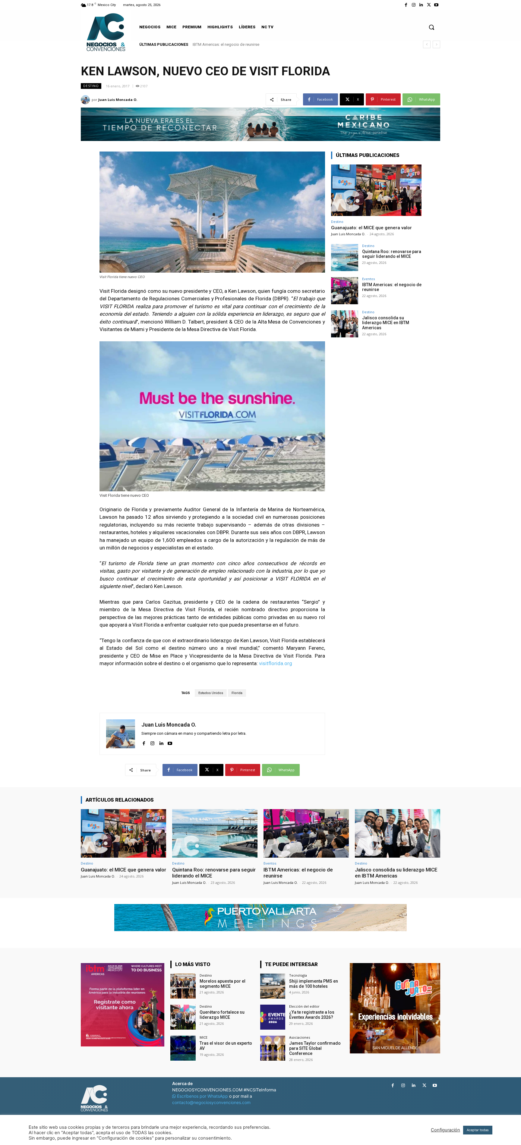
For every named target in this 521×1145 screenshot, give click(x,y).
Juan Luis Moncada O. (117, 99)
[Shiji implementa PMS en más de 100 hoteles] (272, 986)
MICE (203, 1037)
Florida (237, 693)
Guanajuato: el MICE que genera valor (371, 227)
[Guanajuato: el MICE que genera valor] (376, 190)
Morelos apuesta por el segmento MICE (222, 984)
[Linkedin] (421, 5)
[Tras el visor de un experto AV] (182, 1048)
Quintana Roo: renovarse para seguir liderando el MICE (391, 254)
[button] (431, 27)
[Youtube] (436, 5)
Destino (91, 86)
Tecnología (298, 975)
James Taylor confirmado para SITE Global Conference (315, 1048)
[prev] (427, 44)
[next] (436, 44)
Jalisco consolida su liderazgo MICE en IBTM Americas (240, 44)
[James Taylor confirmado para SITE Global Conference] (272, 1048)
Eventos (368, 278)
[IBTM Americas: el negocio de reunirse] (344, 290)
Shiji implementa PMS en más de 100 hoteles (313, 984)
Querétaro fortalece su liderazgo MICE (222, 1015)
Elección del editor (304, 1006)
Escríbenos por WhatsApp (202, 1096)
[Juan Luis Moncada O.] (86, 99)
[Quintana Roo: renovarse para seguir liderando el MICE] (344, 257)
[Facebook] (406, 5)
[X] (429, 5)
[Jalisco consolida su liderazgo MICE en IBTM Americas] (344, 323)
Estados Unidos (210, 693)
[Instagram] (413, 5)
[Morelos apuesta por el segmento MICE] (182, 986)
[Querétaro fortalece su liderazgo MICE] (182, 1017)
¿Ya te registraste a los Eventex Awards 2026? (311, 1015)
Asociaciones (299, 1037)
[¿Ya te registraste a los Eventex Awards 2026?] (272, 1017)
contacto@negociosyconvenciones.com (211, 1102)
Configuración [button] (445, 1130)
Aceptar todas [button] (478, 1130)
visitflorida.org (275, 663)
